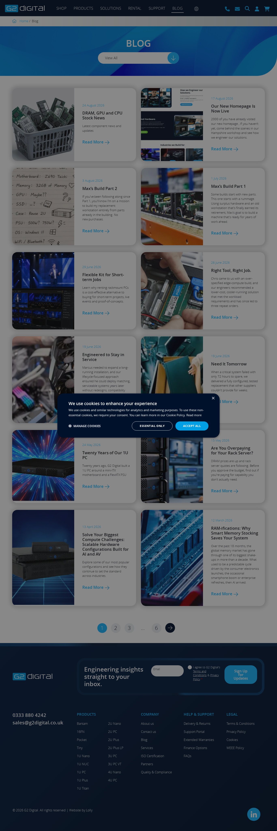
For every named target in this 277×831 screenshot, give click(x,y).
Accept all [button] (192, 426)
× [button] (213, 398)
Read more (194, 415)
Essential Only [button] (152, 426)
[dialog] (138, 415)
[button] (85, 426)
